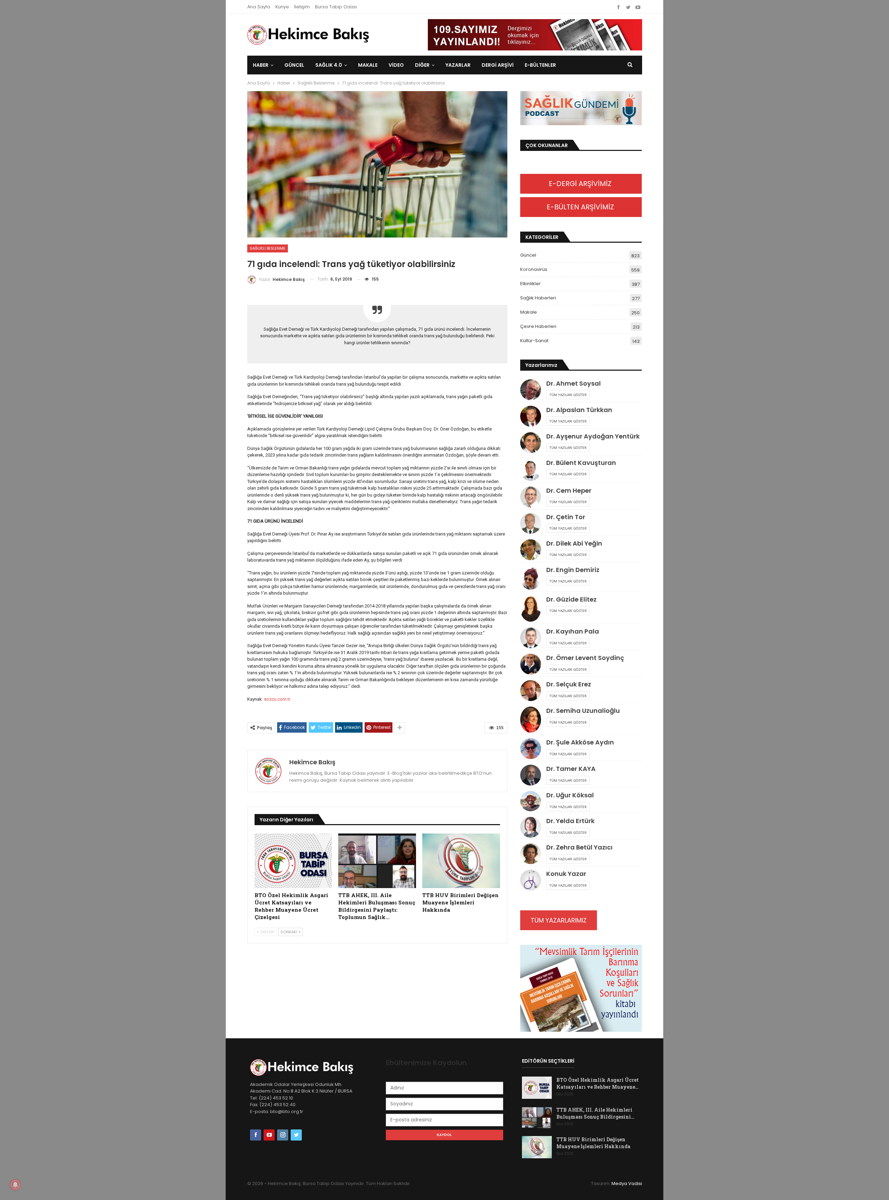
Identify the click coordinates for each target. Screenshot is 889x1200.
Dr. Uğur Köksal (570, 795)
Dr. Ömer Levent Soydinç (585, 657)
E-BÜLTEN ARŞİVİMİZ (581, 207)
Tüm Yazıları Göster (568, 394)
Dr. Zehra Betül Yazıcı (579, 847)
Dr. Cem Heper (568, 490)
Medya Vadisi (627, 1183)
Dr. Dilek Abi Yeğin (574, 543)
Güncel (294, 65)
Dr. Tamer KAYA (571, 768)
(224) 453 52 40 (277, 1104)
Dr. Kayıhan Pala (572, 631)
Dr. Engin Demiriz (572, 569)
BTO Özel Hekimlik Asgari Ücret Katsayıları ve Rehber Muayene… (597, 1083)
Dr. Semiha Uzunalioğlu (583, 710)
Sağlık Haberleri (538, 298)
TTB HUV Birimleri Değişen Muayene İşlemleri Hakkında (593, 1143)
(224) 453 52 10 (276, 1098)
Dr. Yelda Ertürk (570, 820)
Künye (282, 6)
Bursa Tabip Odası (336, 6)
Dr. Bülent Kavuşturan (581, 462)
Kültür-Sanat (534, 340)
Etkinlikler (530, 283)
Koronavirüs (533, 269)
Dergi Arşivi (498, 65)
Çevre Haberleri (538, 326)
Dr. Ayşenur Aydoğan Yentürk (593, 436)
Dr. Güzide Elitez (571, 599)
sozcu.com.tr (277, 699)
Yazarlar (458, 65)
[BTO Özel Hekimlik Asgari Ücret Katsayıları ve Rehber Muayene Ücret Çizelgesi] (293, 860)
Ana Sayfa (258, 6)
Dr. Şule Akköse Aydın (580, 742)
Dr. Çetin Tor (565, 517)
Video (396, 65)
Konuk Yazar (566, 873)
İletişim (302, 6)
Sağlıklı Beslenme (267, 248)
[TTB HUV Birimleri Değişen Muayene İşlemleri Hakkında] (461, 860)
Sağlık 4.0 (328, 65)
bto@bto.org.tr (286, 1111)
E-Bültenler (540, 65)
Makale (367, 65)
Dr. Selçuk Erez (568, 684)
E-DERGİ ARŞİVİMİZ (580, 183)
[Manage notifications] (15, 1184)
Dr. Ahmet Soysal (573, 383)
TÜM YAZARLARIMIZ (559, 920)
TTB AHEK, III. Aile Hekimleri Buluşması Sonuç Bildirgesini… (595, 1113)
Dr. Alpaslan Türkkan (579, 409)
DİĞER (422, 65)
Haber (260, 65)
